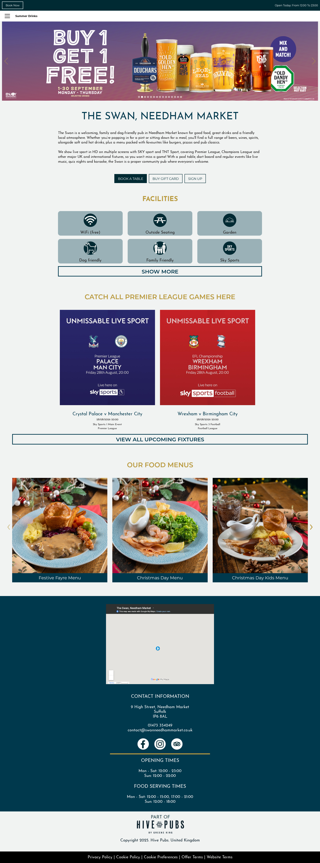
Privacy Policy (100, 856)
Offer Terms (192, 856)
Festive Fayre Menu (60, 578)
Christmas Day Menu (160, 578)
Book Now (13, 5)
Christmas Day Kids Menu (260, 578)
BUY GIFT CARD (165, 178)
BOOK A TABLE (130, 178)
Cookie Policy (128, 856)
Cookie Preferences (161, 856)
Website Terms (219, 856)
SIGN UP (195, 178)
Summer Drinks (26, 16)
